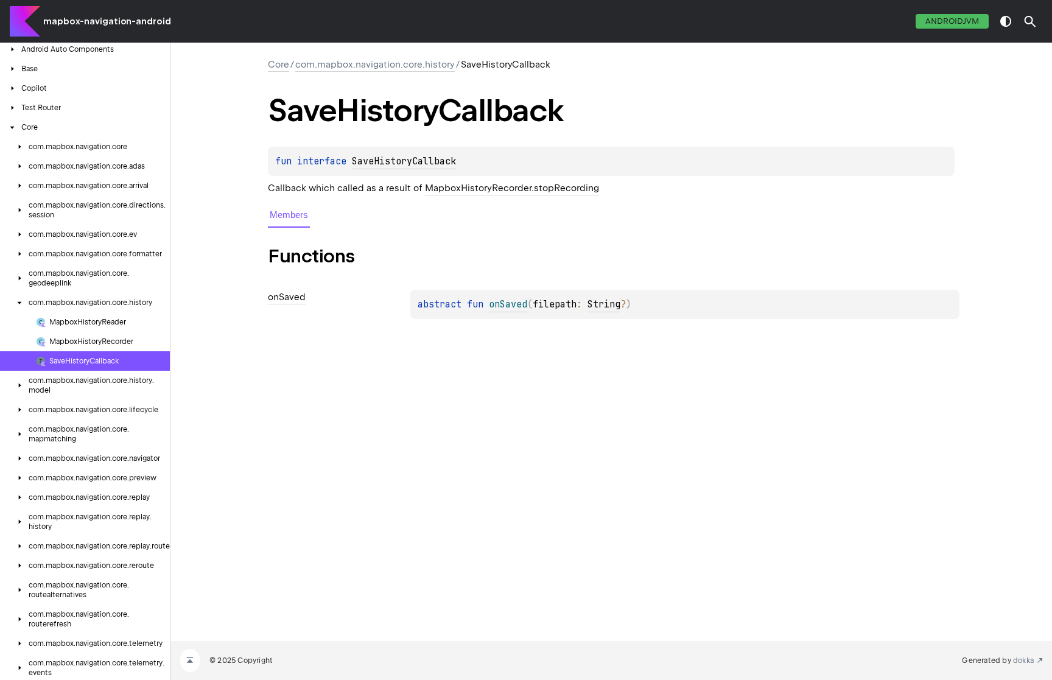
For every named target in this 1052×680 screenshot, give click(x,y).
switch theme (1006, 21)
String (603, 304)
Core (278, 64)
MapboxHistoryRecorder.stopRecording (512, 188)
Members (289, 214)
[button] (1030, 21)
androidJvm (952, 21)
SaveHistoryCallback (404, 161)
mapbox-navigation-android (107, 21)
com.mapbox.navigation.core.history (375, 64)
